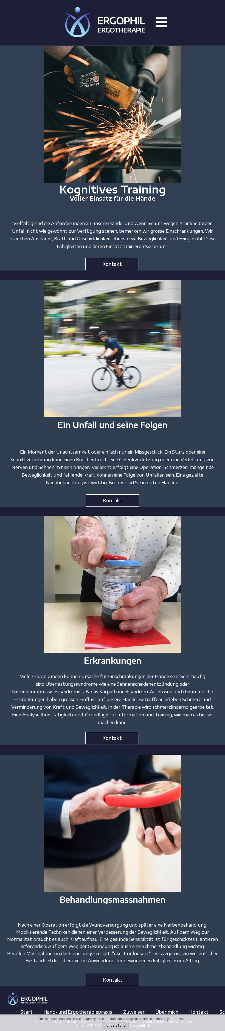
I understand (115, 1025)
